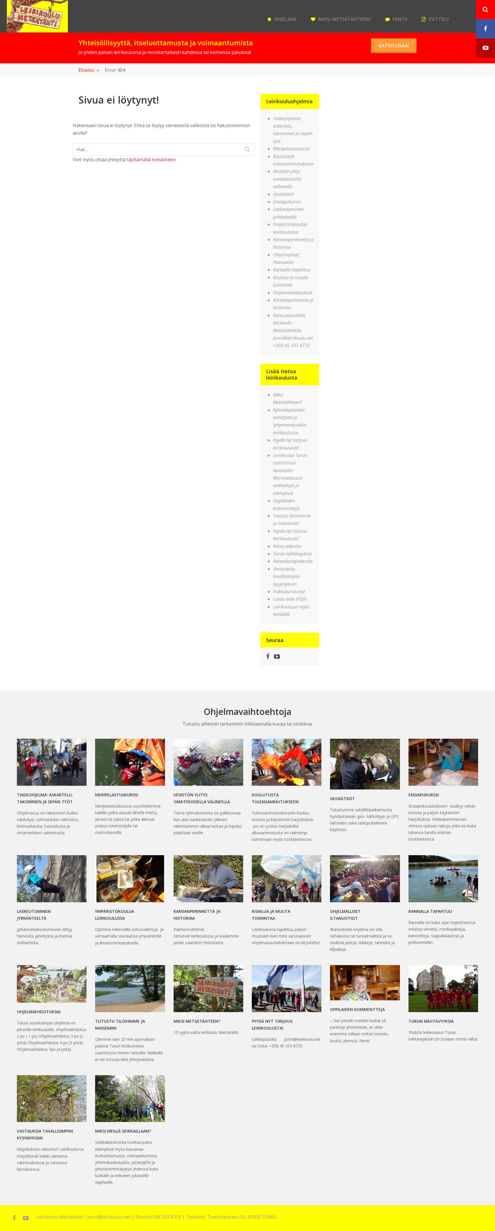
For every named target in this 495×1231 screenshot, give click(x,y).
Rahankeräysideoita (293, 561)
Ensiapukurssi (286, 202)
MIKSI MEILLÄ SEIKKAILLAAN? (123, 1131)
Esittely (439, 19)
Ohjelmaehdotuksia (292, 292)
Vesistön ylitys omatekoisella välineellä (287, 179)
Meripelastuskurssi (291, 148)
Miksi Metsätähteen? (344, 19)
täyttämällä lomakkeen (151, 159)
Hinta (400, 19)
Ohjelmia (285, 19)
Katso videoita (287, 546)
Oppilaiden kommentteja (357, 1009)
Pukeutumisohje (289, 591)
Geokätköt (283, 194)
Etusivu (88, 70)
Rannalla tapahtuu (291, 270)
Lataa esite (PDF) (290, 599)
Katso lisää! (394, 45)
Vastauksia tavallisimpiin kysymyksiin (286, 576)
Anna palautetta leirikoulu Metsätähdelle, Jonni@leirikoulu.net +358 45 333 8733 (293, 330)
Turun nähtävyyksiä (292, 554)
